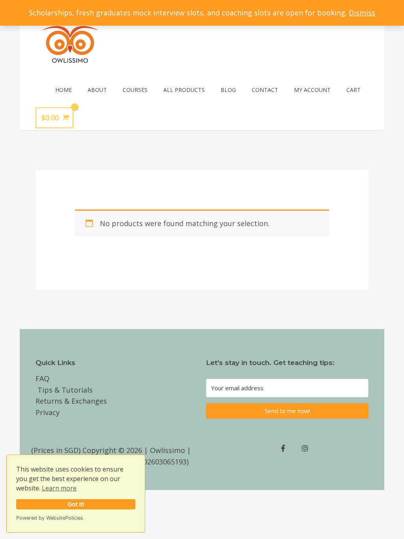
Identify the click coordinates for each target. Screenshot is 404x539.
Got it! (76, 504)
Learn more (59, 488)
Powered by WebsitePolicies (49, 518)
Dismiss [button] (362, 12)
